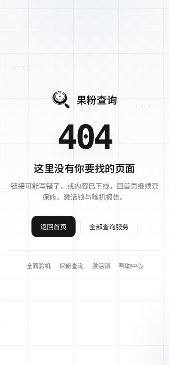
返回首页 (53, 226)
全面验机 (38, 265)
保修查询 (71, 265)
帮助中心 (131, 265)
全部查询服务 (109, 226)
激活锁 (101, 265)
